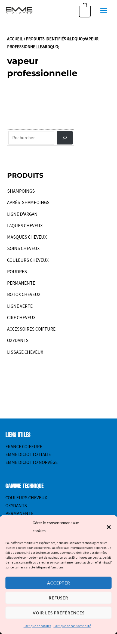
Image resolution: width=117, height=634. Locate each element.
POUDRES (17, 272)
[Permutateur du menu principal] (103, 10)
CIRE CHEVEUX (21, 318)
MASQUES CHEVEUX (27, 237)
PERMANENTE (21, 283)
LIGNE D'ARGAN (22, 214)
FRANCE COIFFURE (23, 447)
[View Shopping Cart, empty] (85, 10)
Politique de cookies (37, 626)
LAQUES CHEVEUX (25, 226)
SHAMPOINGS (21, 191)
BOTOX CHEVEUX (24, 294)
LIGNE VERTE (20, 306)
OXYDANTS (18, 340)
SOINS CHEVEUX (23, 248)
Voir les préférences (59, 612)
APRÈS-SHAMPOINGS (28, 202)
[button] (109, 527)
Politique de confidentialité (72, 626)
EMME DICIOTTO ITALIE (28, 454)
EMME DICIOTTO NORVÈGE (31, 462)
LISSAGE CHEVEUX (25, 352)
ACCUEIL (15, 38)
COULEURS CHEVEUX (28, 260)
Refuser (58, 597)
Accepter (58, 582)
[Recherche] (65, 138)
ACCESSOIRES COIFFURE (31, 329)
